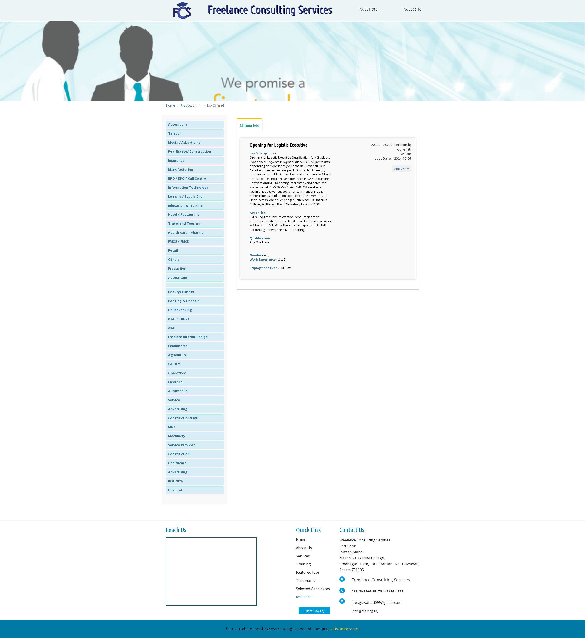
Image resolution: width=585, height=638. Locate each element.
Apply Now (401, 169)
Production (188, 105)
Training (303, 564)
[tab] (195, 124)
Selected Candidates (313, 588)
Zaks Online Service (345, 629)
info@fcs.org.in (364, 611)
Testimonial (306, 580)
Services (303, 556)
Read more (304, 597)
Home (170, 105)
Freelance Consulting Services (269, 9)
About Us (304, 547)
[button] (177, 124)
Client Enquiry (314, 611)
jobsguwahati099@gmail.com (376, 602)
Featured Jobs (308, 572)
